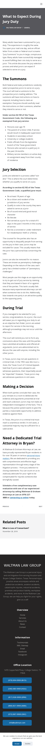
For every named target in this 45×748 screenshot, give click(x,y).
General (27, 28)
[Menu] (41, 4)
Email (22, 648)
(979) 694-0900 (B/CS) (17, 680)
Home (22, 615)
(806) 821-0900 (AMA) (17, 706)
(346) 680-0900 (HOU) (17, 689)
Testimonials (22, 642)
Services (22, 618)
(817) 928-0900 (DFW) (17, 697)
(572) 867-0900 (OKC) (17, 714)
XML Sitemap (22, 645)
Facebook (22, 651)
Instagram (22, 654)
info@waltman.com (17, 722)
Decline (27, 744)
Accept (17, 744)
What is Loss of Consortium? (16, 528)
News (22, 624)
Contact (22, 627)
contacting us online (19, 497)
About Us (22, 621)
